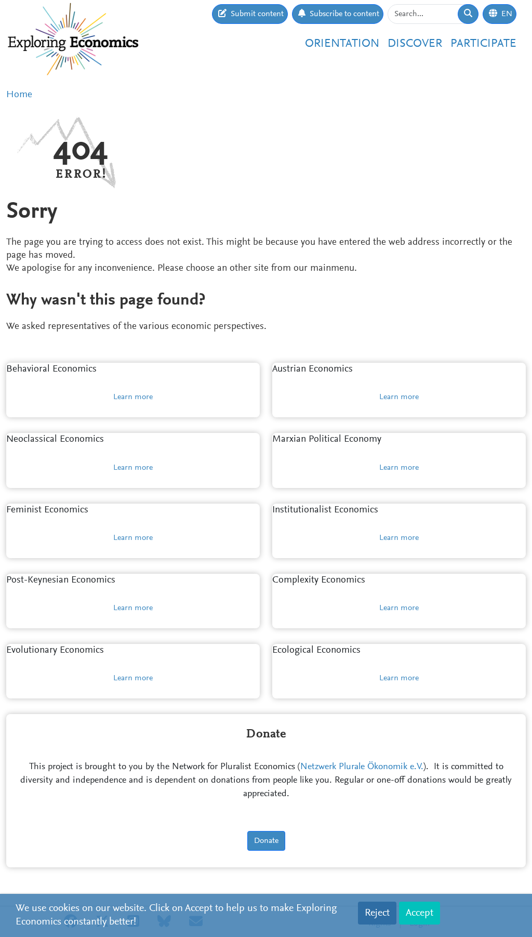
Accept (419, 913)
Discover (415, 44)
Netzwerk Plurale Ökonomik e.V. (361, 767)
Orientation (342, 44)
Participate (483, 44)
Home (19, 95)
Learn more (133, 397)
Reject (377, 913)
